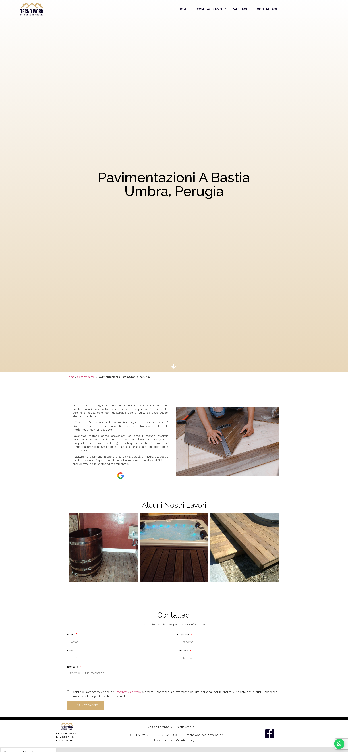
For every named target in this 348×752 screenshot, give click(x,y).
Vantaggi (241, 9)
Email (71, 650)
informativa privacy (128, 692)
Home (183, 9)
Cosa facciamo (209, 9)
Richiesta (73, 666)
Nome (71, 634)
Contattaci (267, 9)
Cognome (183, 634)
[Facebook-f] (269, 733)
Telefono (183, 650)
